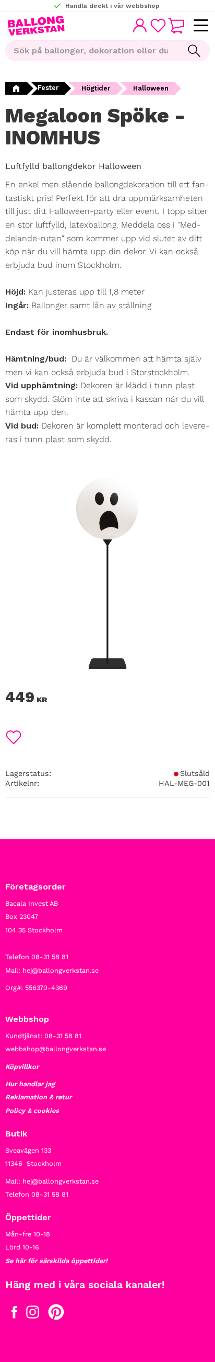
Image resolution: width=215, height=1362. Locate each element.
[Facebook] (14, 1314)
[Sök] (194, 50)
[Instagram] (32, 1314)
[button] (201, 26)
